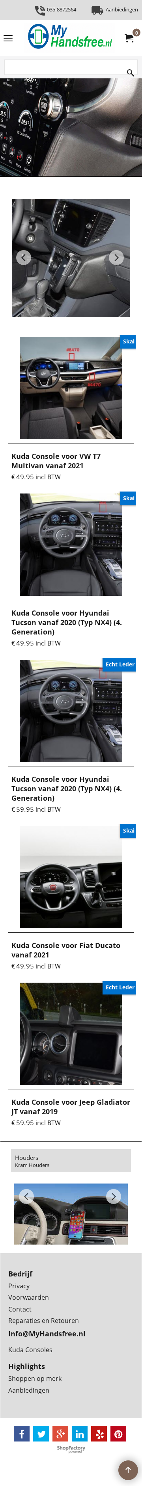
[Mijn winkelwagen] (129, 38)
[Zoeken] (130, 71)
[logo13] (69, 38)
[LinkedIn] (80, 1433)
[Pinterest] (118, 1433)
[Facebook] (22, 1433)
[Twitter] (41, 1433)
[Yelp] (99, 1433)
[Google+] (60, 1433)
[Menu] (8, 38)
